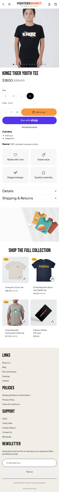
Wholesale (6, 437)
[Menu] (3, 4)
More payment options (29, 127)
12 (43, 64)
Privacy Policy (8, 399)
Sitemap (6, 376)
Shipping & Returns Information (16, 395)
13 (45, 64)
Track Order (7, 423)
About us (6, 362)
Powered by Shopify (38, 483)
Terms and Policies (29, 488)
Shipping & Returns (17, 198)
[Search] (9, 4)
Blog (4, 367)
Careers (5, 380)
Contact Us (7, 432)
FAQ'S (4, 418)
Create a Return (9, 427)
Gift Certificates (9, 371)
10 (37, 64)
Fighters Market (24, 483)
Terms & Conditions (11, 404)
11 (40, 64)
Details (7, 191)
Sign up (29, 472)
